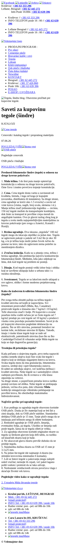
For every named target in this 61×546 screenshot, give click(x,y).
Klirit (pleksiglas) (17, 65)
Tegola (11, 59)
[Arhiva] (33, 2)
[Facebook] (8, 2)
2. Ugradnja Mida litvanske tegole (19, 482)
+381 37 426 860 (29, 83)
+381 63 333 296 (30, 17)
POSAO (12, 89)
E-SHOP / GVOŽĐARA (21, 92)
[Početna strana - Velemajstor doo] (30, 41)
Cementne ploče (16, 52)
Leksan (12, 62)
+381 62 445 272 (38, 29)
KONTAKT (15, 77)
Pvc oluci (13, 49)
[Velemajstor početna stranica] (12, 488)
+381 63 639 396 (29, 86)
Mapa (26, 512)
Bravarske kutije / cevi (20, 55)
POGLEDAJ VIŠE (11, 146)
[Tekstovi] (45, 2)
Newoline (13, 74)
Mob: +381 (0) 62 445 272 (22, 497)
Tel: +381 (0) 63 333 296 (21, 520)
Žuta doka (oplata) (18, 71)
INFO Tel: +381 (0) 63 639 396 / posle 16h (31, 503)
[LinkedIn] (21, 2)
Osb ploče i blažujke (19, 68)
